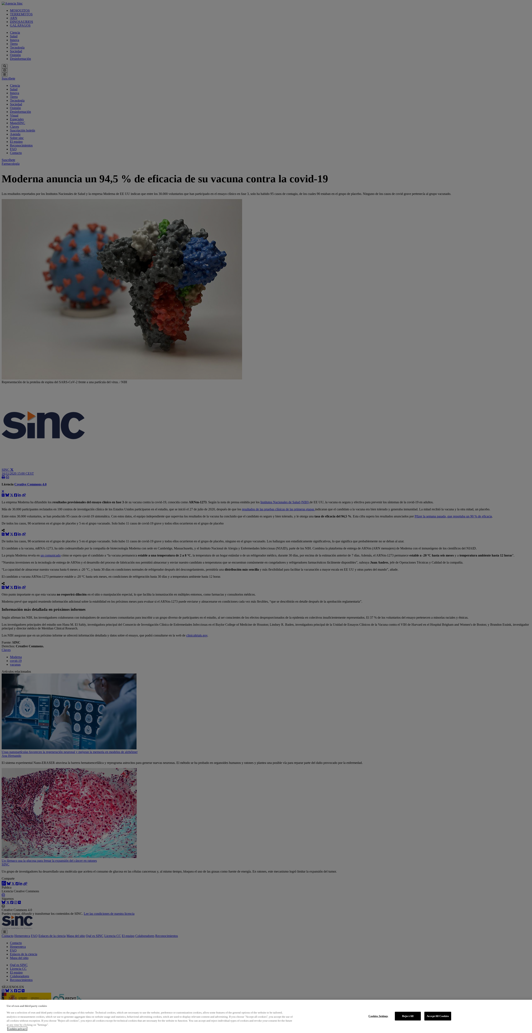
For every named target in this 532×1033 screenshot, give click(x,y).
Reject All (408, 1016)
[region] (266, 1016)
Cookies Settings (378, 1016)
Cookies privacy (17, 1028)
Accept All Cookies (438, 1016)
